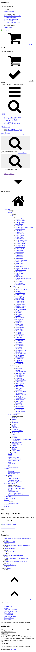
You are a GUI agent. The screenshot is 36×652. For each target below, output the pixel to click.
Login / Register (9, 11)
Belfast (14, 424)
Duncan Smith (20, 276)
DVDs (10, 455)
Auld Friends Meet (9, 552)
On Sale (6, 500)
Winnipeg (14, 452)
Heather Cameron (21, 306)
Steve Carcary (20, 393)
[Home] (18, 207)
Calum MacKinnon (21, 240)
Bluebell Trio (19, 232)
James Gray (19, 321)
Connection (7, 568)
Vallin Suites (19, 409)
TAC (9, 465)
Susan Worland (20, 399)
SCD (9, 462)
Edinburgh (15, 429)
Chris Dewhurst (20, 247)
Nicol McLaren (20, 363)
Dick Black (19, 271)
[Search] (14, 112)
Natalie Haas (19, 358)
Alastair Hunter (20, 220)
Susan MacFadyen (21, 398)
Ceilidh (10, 454)
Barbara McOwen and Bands (24, 227)
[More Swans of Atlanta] (8, 524)
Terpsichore (19, 404)
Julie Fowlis (19, 335)
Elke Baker (19, 281)
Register (7, 133)
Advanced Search (22, 135)
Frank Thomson (20, 293)
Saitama (14, 445)
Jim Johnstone (20, 327)
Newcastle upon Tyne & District (21, 439)
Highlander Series (13, 457)
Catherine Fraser (20, 243)
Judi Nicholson (20, 334)
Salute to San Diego (10, 565)
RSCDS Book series (14, 472)
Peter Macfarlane (20, 373)
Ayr (13, 421)
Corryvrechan (20, 253)
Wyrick (18, 413)
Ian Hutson (19, 311)
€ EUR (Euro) (8, 21)
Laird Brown (19, 340)
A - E (13, 215)
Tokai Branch (16, 450)
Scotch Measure (20, 386)
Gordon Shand (20, 299)
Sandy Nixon (19, 385)
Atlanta (14, 419)
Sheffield (14, 447)
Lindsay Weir (19, 344)
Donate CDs (8, 606)
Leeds (13, 434)
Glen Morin (19, 296)
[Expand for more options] (14, 98)
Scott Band (19, 390)
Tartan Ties (19, 403)
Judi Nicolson (20, 332)
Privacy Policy (8, 613)
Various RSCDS (13, 473)
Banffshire (15, 422)
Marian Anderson (21, 350)
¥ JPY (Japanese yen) (10, 17)
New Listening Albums (15, 482)
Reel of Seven (20, 375)
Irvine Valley (15, 432)
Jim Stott (18, 322)
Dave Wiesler (19, 258)
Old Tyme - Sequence (14, 459)
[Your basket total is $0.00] (14, 67)
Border (14, 426)
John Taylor (19, 330)
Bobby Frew (19, 237)
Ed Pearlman (19, 283)
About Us (7, 608)
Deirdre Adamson (21, 270)
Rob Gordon (19, 378)
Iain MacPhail (20, 307)
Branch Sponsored (13, 414)
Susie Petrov (19, 401)
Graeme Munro (20, 301)
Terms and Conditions (10, 609)
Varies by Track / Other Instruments (18, 495)
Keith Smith (19, 337)
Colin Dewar (19, 250)
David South (19, 266)
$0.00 (30, 44)
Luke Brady (19, 347)
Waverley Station (20, 411)
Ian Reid (18, 316)
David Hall (19, 261)
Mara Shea (19, 352)
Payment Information (10, 611)
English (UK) (8, 27)
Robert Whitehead (21, 380)
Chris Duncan (20, 248)
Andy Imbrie (19, 224)
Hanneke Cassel (20, 304)
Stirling (14, 449)
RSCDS (6, 468)
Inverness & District (17, 431)
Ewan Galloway (20, 284)
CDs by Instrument (10, 483)
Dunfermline (15, 427)
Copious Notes (20, 252)
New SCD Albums (13, 480)
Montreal (14, 437)
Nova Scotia (15, 440)
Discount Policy (9, 618)
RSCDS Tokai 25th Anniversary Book (15, 561)
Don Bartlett (19, 273)
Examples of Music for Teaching (13, 555)
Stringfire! (18, 396)
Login (2, 133)
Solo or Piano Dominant (15, 493)
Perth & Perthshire (21, 371)
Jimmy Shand (19, 324)
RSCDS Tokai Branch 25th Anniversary (16, 558)
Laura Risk (19, 342)
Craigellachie (19, 255)
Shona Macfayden (21, 391)
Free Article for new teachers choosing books (17, 538)
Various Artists (20, 408)
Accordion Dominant (14, 486)
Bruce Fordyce (20, 238)
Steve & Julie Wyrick (22, 394)
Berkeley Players (20, 229)
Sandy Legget (20, 383)
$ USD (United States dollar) (12, 16)
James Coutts (19, 319)
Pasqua (18, 370)
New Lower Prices (13, 503)
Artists (10, 212)
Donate (6, 505)
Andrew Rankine (21, 222)
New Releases (8, 475)
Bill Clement (19, 230)
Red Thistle (19, 376)
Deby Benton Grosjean (22, 268)
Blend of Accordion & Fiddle (16, 488)
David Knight (20, 263)
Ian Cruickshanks (21, 309)
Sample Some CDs (13, 460)
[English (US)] (5, 127)
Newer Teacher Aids (10, 498)
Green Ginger (20, 303)
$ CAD (3, 114)
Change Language (9, 25)
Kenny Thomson (20, 339)
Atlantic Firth (19, 225)
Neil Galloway (20, 362)
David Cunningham (21, 260)
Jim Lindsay (19, 326)
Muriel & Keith (20, 355)
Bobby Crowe (20, 235)
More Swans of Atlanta (8, 528)
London (14, 436)
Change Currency (9, 14)
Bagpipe (10, 490)
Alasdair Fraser (20, 219)
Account (6, 9)
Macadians (19, 348)
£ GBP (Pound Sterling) (11, 19)
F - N (13, 286)
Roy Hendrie (19, 381)
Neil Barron (19, 360)
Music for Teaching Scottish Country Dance (17, 545)
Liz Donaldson (20, 345)
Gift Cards (7, 506)
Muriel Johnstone (21, 353)
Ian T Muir (19, 314)
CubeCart (13, 649)
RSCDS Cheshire (17, 442)
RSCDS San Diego (17, 444)
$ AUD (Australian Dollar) (12, 22)
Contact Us (7, 619)
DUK (17, 275)
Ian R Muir (19, 312)
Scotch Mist (19, 388)
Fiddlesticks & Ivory (21, 289)
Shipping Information (10, 616)
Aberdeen (15, 417)
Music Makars (20, 357)
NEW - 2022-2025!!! (14, 478)
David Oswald (20, 265)
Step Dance (11, 463)
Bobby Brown (20, 234)
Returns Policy (8, 614)
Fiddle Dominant (13, 491)
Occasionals (19, 368)
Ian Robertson (20, 317)
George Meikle (20, 298)
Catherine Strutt (20, 245)
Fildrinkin (18, 291)
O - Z (13, 365)
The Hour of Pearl (9, 548)
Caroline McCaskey (21, 242)
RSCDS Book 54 (9, 542)
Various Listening (13, 467)
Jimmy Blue (19, 329)
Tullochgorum (20, 406)
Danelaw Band (20, 257)
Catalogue (7, 209)
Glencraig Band (20, 294)
